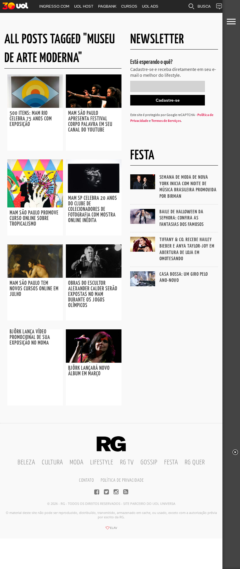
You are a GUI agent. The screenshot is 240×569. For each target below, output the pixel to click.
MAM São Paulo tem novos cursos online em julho (34, 289)
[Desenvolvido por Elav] (111, 529)
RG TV (127, 462)
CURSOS (129, 6)
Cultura (52, 462)
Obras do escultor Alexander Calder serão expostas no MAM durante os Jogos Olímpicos (92, 294)
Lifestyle (101, 462)
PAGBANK (107, 6)
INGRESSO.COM (54, 6)
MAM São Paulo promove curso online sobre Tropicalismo (34, 218)
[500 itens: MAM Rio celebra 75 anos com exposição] (35, 106)
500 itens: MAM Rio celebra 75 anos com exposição (31, 119)
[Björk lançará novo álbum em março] (93, 361)
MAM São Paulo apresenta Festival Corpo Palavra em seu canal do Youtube (90, 122)
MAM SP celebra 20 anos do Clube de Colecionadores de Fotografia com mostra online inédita (92, 209)
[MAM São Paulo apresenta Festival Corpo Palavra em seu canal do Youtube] (93, 106)
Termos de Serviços (166, 120)
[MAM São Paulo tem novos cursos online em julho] (35, 276)
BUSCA (204, 6)
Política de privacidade (122, 480)
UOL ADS (150, 6)
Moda (76, 462)
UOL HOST (83, 6)
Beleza (26, 462)
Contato (86, 480)
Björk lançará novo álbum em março (89, 371)
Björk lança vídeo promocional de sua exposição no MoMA (30, 337)
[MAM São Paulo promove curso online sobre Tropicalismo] (35, 206)
